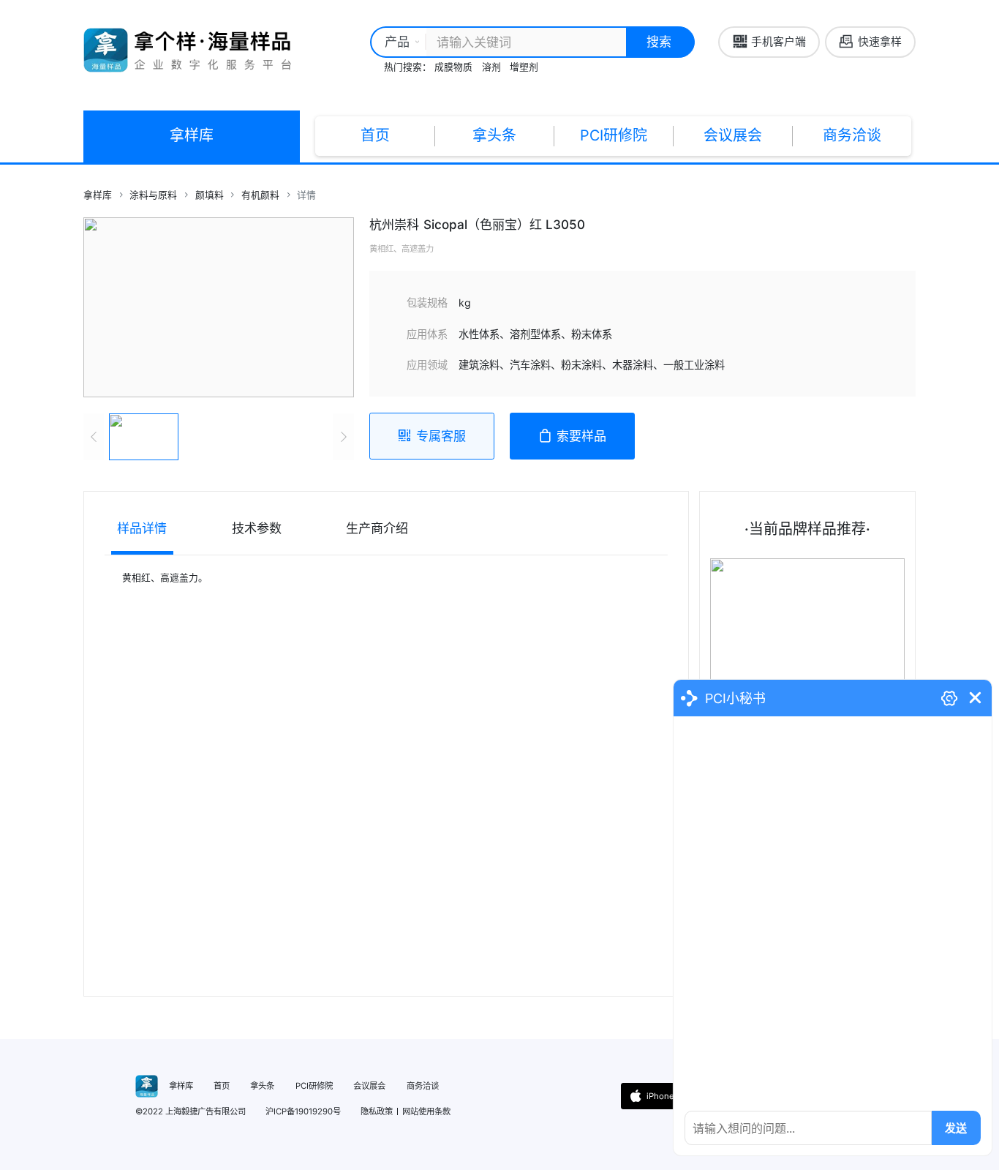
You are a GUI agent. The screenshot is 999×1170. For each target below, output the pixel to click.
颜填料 (209, 195)
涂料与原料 (153, 195)
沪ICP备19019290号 (303, 1111)
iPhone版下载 (672, 1096)
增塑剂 (524, 66)
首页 (375, 135)
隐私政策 (377, 1111)
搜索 (658, 41)
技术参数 (257, 528)
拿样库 (192, 135)
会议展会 (733, 135)
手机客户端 (778, 41)
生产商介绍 (377, 528)
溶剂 (491, 66)
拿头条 (494, 135)
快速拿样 (880, 41)
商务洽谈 (852, 135)
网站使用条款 (426, 1111)
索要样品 (581, 435)
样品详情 (142, 528)
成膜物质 (453, 66)
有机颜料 (260, 195)
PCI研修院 (613, 135)
